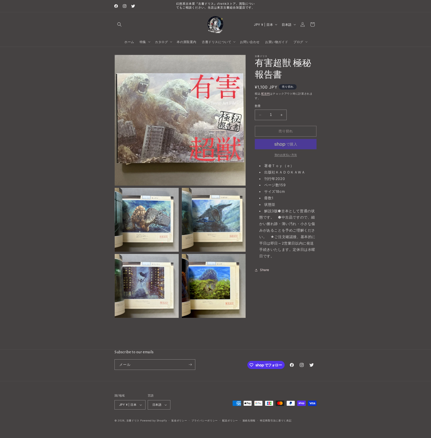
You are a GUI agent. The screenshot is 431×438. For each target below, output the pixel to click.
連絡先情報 (249, 420)
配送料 (265, 93)
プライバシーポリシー (204, 420)
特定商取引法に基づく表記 (275, 420)
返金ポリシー (179, 420)
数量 (258, 106)
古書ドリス (133, 420)
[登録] (190, 364)
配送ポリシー (230, 420)
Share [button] (264, 270)
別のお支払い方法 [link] (286, 155)
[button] (119, 24)
